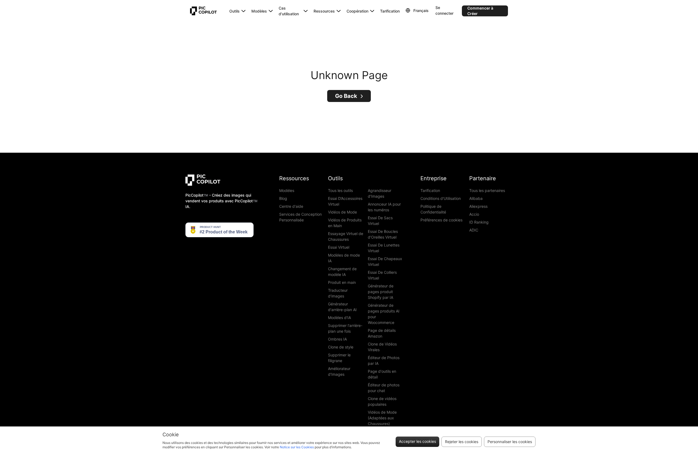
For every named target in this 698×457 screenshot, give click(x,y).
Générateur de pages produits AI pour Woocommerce (383, 314)
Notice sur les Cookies (297, 447)
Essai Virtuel (338, 247)
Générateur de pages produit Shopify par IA (380, 292)
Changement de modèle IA (342, 271)
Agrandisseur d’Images (379, 193)
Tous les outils (340, 190)
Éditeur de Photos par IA (383, 360)
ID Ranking (479, 222)
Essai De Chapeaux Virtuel (385, 261)
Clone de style (340, 347)
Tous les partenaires (487, 190)
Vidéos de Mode (342, 212)
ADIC (473, 230)
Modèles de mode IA (344, 258)
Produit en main (342, 282)
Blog (283, 198)
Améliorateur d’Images (339, 371)
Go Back (346, 96)
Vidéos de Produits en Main (345, 223)
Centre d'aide (291, 206)
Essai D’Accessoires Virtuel (345, 201)
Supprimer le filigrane (339, 358)
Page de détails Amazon (382, 333)
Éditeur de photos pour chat (383, 388)
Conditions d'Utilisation (440, 198)
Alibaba (476, 198)
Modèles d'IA (339, 317)
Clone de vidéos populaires (382, 401)
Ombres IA (337, 339)
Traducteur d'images (338, 293)
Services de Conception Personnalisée (300, 217)
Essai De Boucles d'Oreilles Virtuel (383, 234)
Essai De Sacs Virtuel (380, 220)
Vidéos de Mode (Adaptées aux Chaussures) (382, 418)
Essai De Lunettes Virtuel (383, 248)
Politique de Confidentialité (433, 209)
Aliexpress (478, 206)
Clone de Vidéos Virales (382, 347)
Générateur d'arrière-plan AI (342, 307)
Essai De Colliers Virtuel (382, 275)
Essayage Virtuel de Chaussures (345, 236)
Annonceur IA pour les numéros (384, 207)
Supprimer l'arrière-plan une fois (345, 328)
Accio (474, 214)
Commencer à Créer (480, 11)
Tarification (390, 11)
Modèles (286, 190)
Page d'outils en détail (382, 374)
